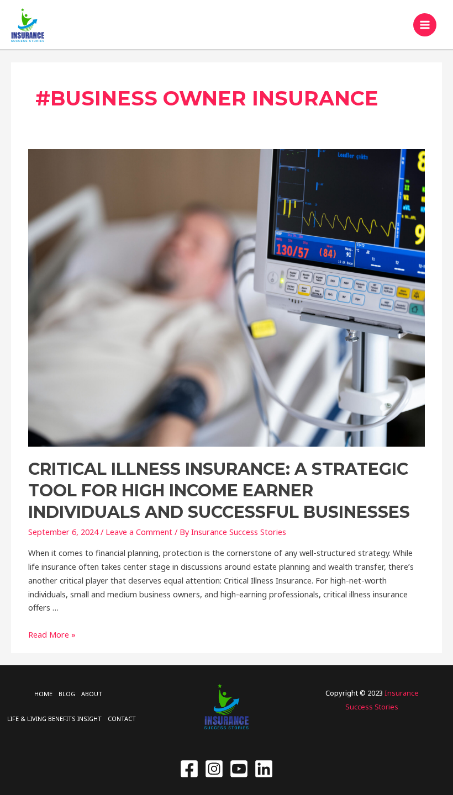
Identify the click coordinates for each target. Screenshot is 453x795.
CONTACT (121, 718)
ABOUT (91, 694)
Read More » (52, 634)
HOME (43, 694)
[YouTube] (239, 768)
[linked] (263, 768)
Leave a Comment (139, 531)
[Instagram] (214, 768)
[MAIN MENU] (424, 24)
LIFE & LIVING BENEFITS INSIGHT (54, 718)
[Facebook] (189, 768)
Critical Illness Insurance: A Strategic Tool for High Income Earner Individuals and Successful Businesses (219, 490)
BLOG (67, 694)
